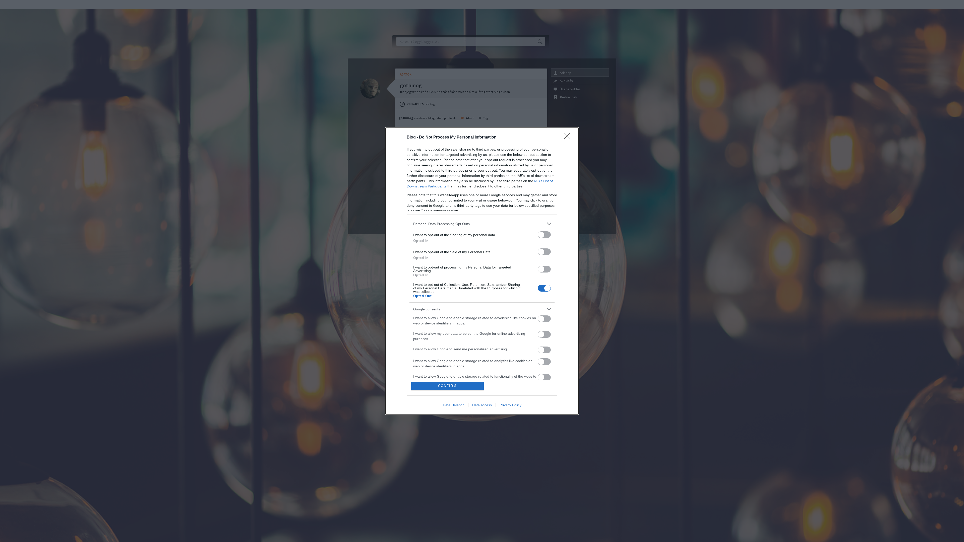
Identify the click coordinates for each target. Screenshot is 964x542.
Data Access (482, 405)
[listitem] (482, 223)
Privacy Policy (510, 405)
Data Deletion (453, 405)
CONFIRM (447, 386)
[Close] (569, 137)
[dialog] (482, 271)
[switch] (544, 234)
